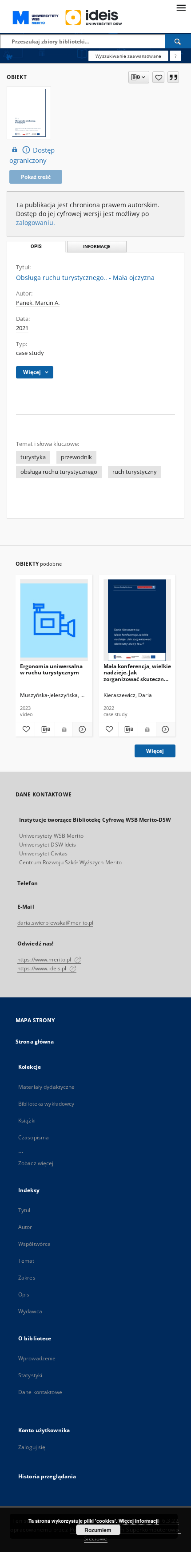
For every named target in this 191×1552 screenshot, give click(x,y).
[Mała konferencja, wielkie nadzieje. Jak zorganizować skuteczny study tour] (137, 620)
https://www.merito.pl (45, 959)
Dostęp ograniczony (32, 155)
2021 (22, 328)
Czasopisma (33, 1137)
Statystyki (30, 1375)
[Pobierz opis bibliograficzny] (44, 729)
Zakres (27, 1277)
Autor (25, 1227)
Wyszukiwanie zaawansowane (128, 56)
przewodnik (76, 457)
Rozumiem (97, 1530)
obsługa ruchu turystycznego (58, 472)
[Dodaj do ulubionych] (158, 77)
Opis (23, 1294)
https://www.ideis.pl (42, 968)
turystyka (33, 457)
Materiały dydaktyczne (46, 1087)
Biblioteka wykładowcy (46, 1103)
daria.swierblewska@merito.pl (55, 922)
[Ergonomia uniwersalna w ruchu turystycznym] (54, 620)
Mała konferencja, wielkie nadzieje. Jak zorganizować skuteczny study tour (137, 672)
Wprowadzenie (37, 1358)
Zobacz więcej (36, 1163)
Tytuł (24, 1210)
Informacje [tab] (97, 246)
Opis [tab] (36, 246)
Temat (26, 1260)
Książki (27, 1120)
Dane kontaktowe (40, 1392)
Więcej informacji (139, 1520)
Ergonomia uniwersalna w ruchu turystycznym (51, 669)
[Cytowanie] (173, 77)
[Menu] (181, 7)
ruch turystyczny (134, 472)
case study (30, 353)
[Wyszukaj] (178, 41)
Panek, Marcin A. (38, 303)
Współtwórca (34, 1244)
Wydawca (30, 1311)
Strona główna (35, 1041)
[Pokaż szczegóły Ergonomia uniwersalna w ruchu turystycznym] (81, 729)
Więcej (155, 751)
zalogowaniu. (35, 222)
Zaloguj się (32, 1447)
